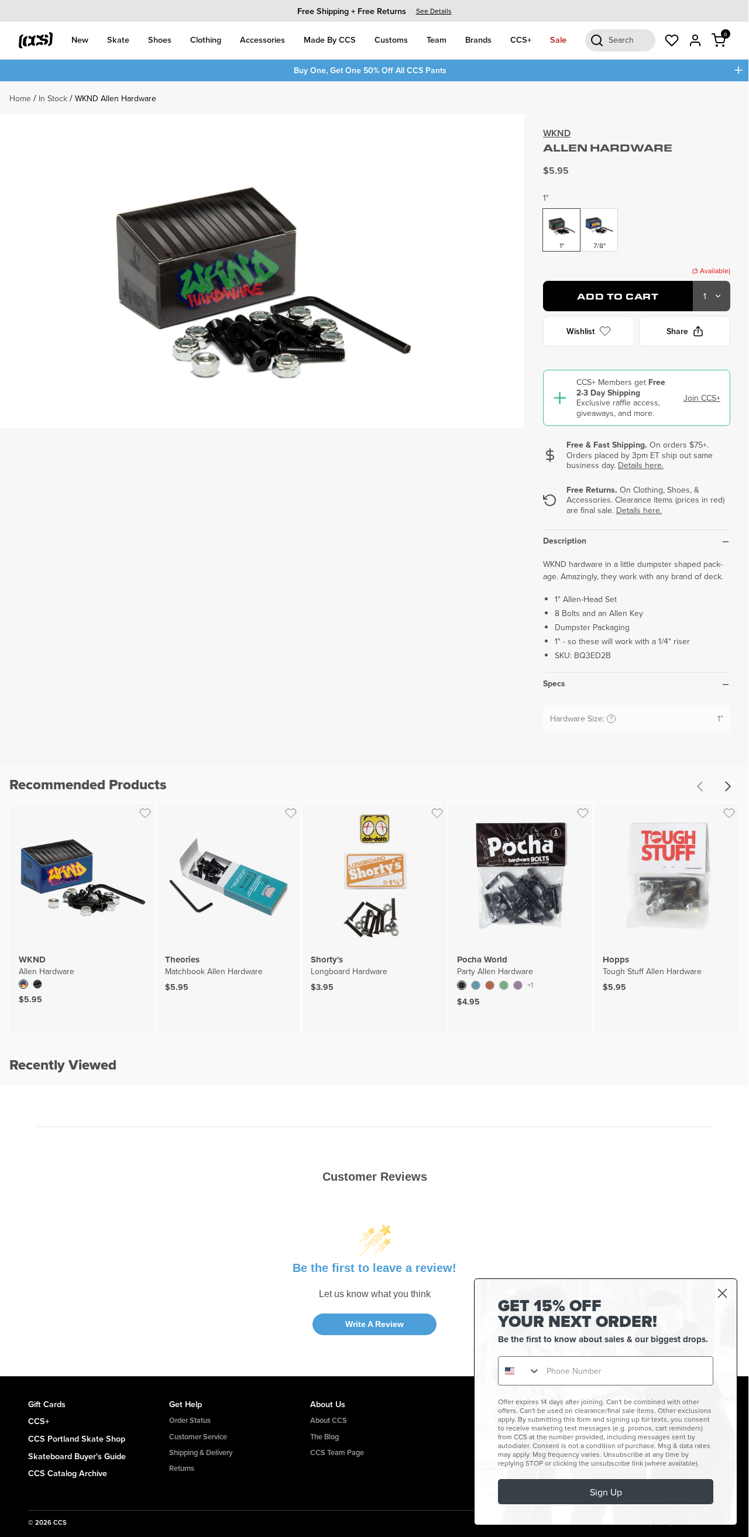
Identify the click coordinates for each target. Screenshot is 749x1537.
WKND (557, 133)
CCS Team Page (337, 1452)
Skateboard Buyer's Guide (77, 1456)
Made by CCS (330, 39)
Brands (478, 39)
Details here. (641, 465)
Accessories (262, 39)
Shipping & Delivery (200, 1452)
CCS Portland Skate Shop (76, 1438)
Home (20, 98)
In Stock (53, 98)
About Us (327, 1404)
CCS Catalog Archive (67, 1473)
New (79, 39)
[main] (374, 728)
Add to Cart (617, 296)
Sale (558, 39)
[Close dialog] (722, 1293)
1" (546, 198)
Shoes (159, 39)
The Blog (324, 1436)
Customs (391, 39)
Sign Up (606, 1492)
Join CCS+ (701, 398)
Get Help (185, 1404)
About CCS (328, 1420)
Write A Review (374, 1324)
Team (436, 39)
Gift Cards (47, 1404)
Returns (181, 1468)
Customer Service (198, 1436)
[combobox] (520, 1371)
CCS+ (520, 39)
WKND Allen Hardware (115, 98)
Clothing (205, 39)
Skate (118, 39)
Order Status (190, 1420)
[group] (374, 11)
